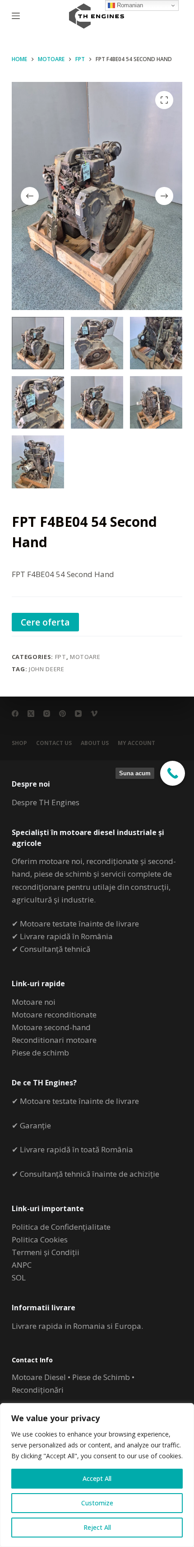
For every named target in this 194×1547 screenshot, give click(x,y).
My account (136, 743)
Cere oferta (45, 622)
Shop (19, 743)
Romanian (129, 5)
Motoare (85, 657)
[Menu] (16, 16)
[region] (97, 1475)
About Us (95, 743)
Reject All (97, 1527)
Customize (97, 1503)
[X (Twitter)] (31, 713)
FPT (60, 657)
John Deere (47, 669)
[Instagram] (46, 713)
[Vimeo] (94, 713)
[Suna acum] (172, 773)
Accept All (97, 1478)
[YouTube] (78, 713)
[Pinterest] (62, 713)
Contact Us (54, 743)
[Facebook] (15, 713)
